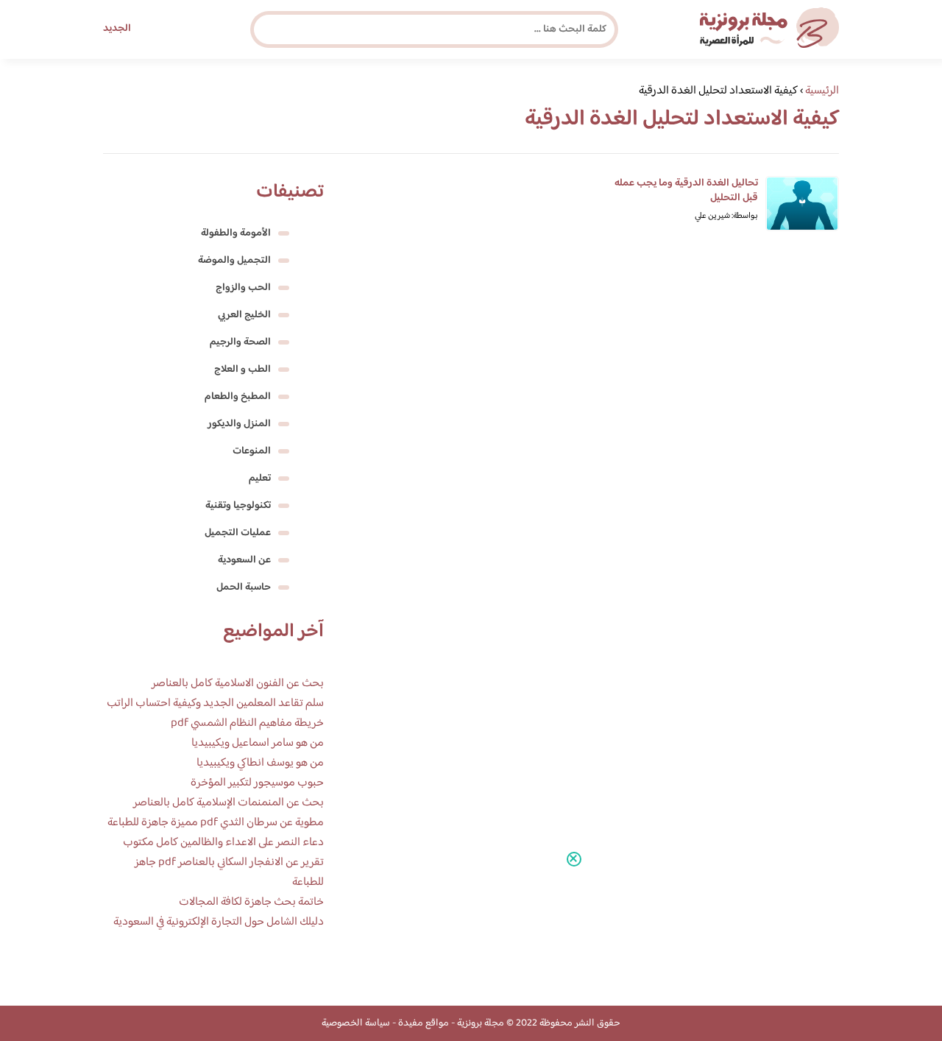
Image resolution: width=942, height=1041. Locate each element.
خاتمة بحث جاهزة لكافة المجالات (251, 902)
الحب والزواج (243, 288)
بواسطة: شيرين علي (726, 216)
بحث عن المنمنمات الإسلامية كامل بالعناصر (228, 803)
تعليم (260, 478)
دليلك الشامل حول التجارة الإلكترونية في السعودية (218, 922)
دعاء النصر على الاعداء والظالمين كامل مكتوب (223, 843)
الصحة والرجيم (240, 342)
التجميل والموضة (234, 260)
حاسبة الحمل (243, 587)
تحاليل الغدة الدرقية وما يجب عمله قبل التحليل (686, 190)
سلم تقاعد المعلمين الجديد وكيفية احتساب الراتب (215, 703)
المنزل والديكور (239, 424)
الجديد (117, 29)
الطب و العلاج (242, 369)
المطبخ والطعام (238, 397)
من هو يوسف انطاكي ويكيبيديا (260, 763)
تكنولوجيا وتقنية (238, 506)
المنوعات (252, 451)
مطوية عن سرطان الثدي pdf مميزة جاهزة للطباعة (215, 823)
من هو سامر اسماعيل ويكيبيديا (257, 743)
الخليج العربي (244, 315)
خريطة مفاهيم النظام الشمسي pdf (247, 723)
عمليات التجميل (238, 533)
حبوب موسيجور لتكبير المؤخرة (257, 783)
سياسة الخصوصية (356, 1023)
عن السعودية (244, 560)
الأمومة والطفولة (236, 233)
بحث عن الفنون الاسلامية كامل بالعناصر (238, 684)
